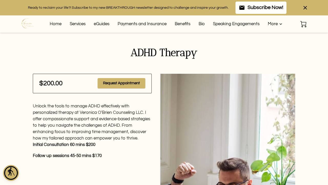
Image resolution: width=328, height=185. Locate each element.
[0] (303, 24)
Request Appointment (121, 83)
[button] (11, 173)
